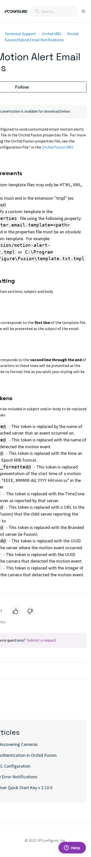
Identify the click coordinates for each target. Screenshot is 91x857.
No (30, 611)
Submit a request (41, 640)
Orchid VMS (51, 33)
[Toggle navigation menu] (81, 11)
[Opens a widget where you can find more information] (72, 848)
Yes (15, 611)
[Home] (16, 11)
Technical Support (20, 33)
